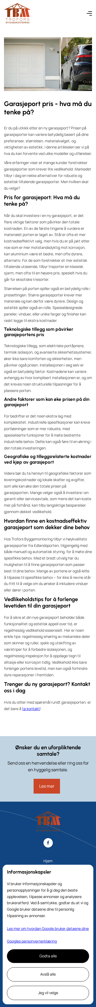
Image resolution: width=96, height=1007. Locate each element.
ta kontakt (31, 708)
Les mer (46, 786)
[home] (17, 13)
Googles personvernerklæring (32, 941)
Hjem (48, 860)
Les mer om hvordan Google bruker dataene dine (48, 928)
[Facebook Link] (48, 843)
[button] (89, 13)
